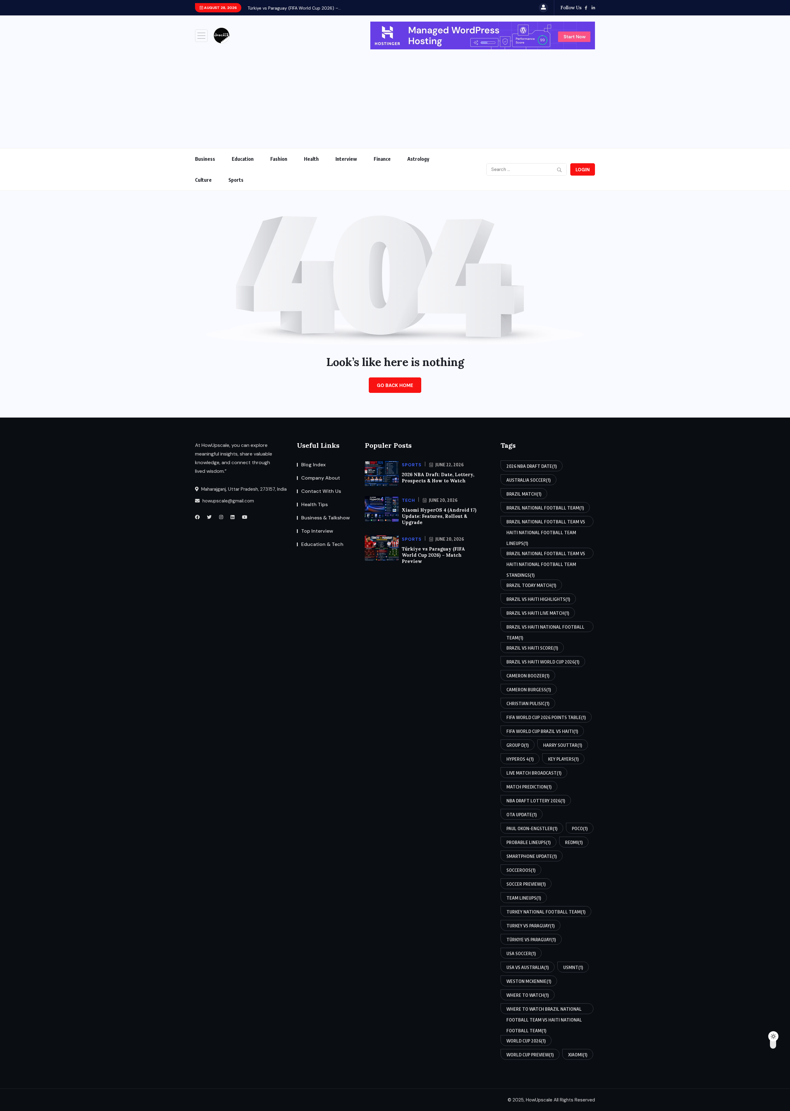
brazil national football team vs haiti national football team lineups (545, 523)
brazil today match (531, 585)
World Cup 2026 (526, 1040)
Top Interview (317, 531)
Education (243, 159)
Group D (517, 745)
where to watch (527, 995)
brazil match (523, 494)
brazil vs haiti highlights (538, 599)
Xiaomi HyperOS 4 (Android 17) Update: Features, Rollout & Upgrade (439, 516)
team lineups (523, 898)
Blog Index (313, 464)
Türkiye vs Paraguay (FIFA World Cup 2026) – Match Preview (433, 555)
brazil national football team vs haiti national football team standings (545, 555)
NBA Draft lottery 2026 (535, 800)
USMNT (573, 967)
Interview (346, 159)
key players (563, 759)
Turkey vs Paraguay (530, 925)
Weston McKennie (528, 981)
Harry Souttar (562, 745)
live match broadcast (533, 773)
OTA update (521, 814)
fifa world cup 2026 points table (546, 717)
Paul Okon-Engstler (531, 828)
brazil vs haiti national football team (545, 628)
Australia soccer (528, 480)
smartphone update (531, 856)
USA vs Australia (527, 967)
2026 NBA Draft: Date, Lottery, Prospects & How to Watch (438, 478)
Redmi (574, 842)
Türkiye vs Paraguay (531, 939)
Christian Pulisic (527, 703)
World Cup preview (530, 1054)
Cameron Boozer (527, 675)
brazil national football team (545, 507)
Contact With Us (321, 491)
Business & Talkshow (325, 517)
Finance (382, 159)
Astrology (418, 159)
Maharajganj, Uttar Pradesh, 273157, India (243, 489)
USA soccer (521, 953)
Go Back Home (395, 385)
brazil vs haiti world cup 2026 (542, 661)
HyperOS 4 (520, 759)
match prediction (528, 786)
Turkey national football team (545, 911)
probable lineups (528, 842)
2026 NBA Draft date (531, 466)
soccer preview (526, 884)
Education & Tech (322, 544)
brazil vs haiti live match (537, 613)
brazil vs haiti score (532, 648)
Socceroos (520, 870)
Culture (203, 180)
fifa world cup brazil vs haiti (542, 731)
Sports (235, 180)
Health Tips (314, 504)
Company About (320, 478)
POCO (580, 828)
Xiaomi (577, 1054)
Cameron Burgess (528, 689)
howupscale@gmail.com (227, 501)
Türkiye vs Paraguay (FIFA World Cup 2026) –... (294, 8)
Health (311, 159)
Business (205, 159)
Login (583, 170)
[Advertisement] (395, 95)
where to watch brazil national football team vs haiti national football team (544, 1010)
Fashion (278, 159)
